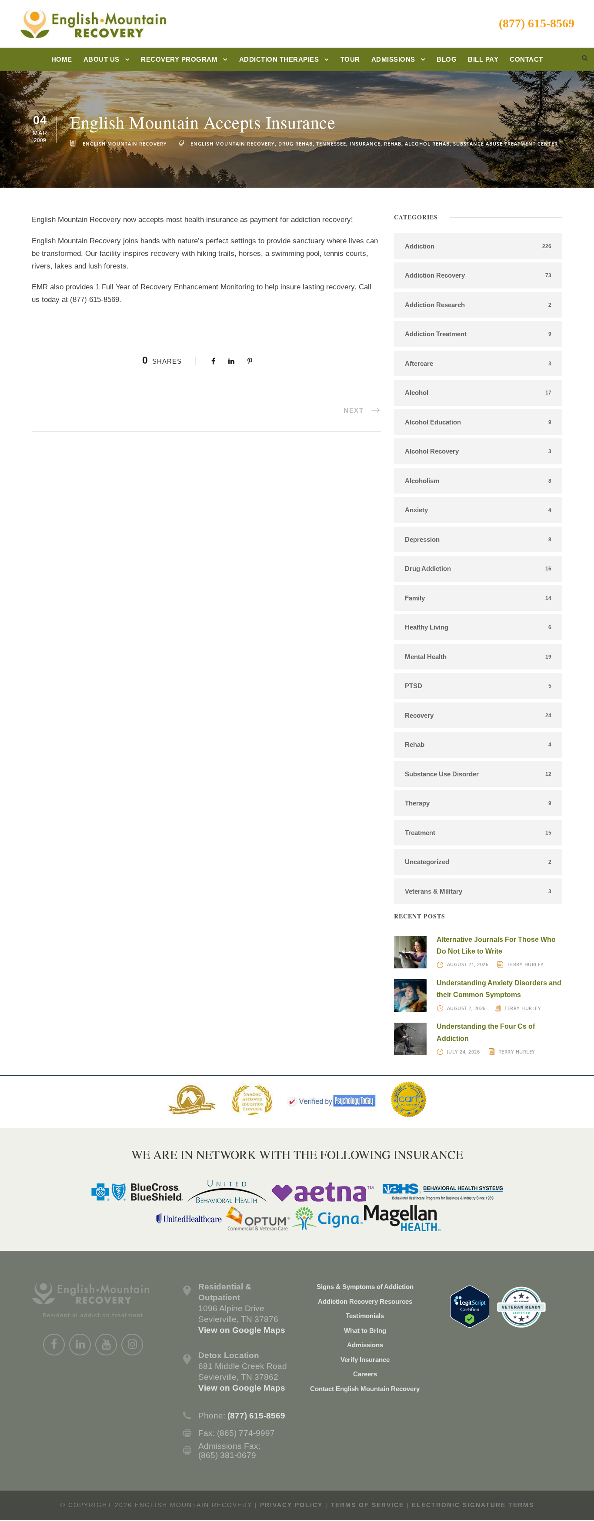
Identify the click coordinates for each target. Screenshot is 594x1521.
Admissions (393, 59)
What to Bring (365, 1330)
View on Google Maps (241, 1330)
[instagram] (132, 1344)
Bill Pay (483, 59)
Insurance (365, 143)
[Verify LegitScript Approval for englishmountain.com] (469, 1305)
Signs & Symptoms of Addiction (365, 1286)
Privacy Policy (291, 1504)
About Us (101, 59)
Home (61, 59)
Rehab (392, 143)
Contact (526, 59)
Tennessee (331, 143)
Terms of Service (367, 1504)
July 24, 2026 (463, 1051)
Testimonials (365, 1315)
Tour (350, 59)
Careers (365, 1374)
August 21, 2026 (468, 964)
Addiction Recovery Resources (365, 1301)
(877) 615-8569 (536, 23)
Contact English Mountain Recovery (365, 1388)
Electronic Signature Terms (473, 1504)
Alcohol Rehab (427, 143)
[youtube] (106, 1344)
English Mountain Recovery (125, 143)
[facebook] (54, 1344)
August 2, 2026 (466, 1008)
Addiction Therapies (279, 59)
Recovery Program (179, 59)
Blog (447, 59)
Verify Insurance (365, 1359)
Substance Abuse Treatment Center (505, 143)
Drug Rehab (295, 143)
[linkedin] (80, 1344)
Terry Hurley (525, 964)
